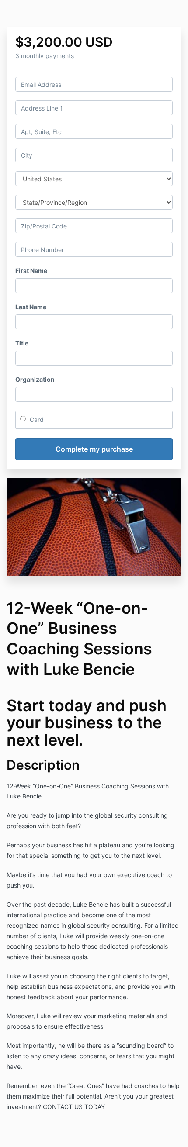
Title (21, 343)
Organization (35, 379)
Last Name (30, 307)
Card (36, 419)
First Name (31, 270)
